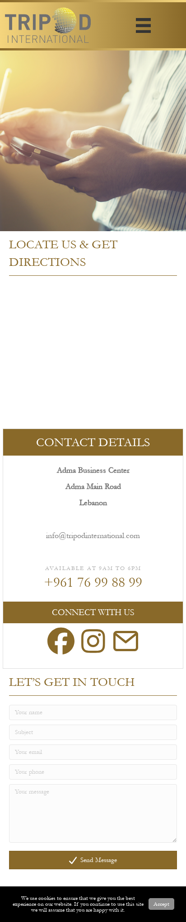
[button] (93, 860)
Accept (161, 904)
